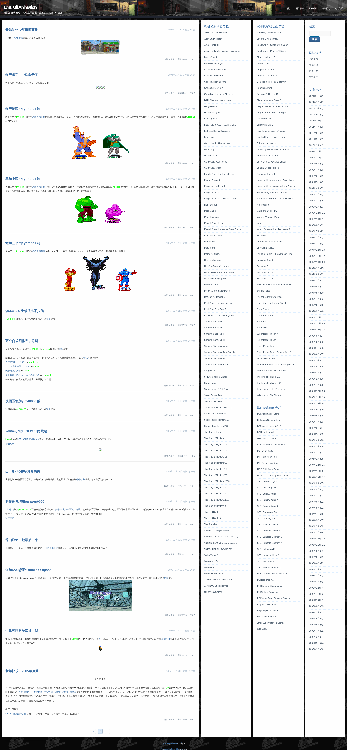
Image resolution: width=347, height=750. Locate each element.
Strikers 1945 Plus (213, 401)
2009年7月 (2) (316, 170)
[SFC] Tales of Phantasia (269, 567)
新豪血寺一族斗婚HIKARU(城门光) (22, 375)
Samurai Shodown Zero (216, 346)
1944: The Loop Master (215, 32)
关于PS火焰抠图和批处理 (67, 509)
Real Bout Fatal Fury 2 (215, 309)
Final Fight (209, 137)
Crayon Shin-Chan (266, 69)
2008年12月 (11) (317, 213)
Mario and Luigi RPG (267, 211)
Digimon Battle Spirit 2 (268, 94)
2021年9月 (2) (316, 102)
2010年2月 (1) (316, 139)
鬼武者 (73, 692)
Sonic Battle (262, 321)
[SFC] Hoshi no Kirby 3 (268, 555)
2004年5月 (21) (316, 508)
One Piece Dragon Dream (269, 241)
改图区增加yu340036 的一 (24, 401)
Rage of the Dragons (214, 297)
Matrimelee (209, 241)
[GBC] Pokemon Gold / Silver (271, 444)
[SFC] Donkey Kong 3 (267, 506)
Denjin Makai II (211, 106)
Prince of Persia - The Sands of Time (274, 254)
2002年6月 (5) (316, 618)
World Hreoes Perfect (214, 573)
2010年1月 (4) (316, 145)
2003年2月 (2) (316, 575)
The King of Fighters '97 (215, 463)
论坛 (85, 357)
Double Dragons (212, 112)
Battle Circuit (210, 57)
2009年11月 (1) (316, 157)
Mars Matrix (210, 211)
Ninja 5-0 (261, 235)
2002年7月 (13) (316, 612)
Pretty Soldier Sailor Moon (217, 291)
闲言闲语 (339, 8)
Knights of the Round (214, 186)
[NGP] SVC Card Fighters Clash (272, 475)
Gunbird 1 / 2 (210, 155)
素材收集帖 (262, 629)
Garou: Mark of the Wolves (217, 143)
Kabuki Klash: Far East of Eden (219, 174)
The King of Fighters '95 (215, 450)
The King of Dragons (214, 432)
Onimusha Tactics (265, 248)
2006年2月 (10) (316, 379)
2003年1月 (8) (316, 581)
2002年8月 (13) (316, 606)
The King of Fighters (214, 438)
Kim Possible (263, 205)
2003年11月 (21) (317, 545)
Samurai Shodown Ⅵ (214, 358)
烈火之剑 (48, 692)
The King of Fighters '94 (215, 444)
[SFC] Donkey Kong (266, 494)
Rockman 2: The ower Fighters (219, 315)
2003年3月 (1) (316, 569)
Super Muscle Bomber (215, 414)
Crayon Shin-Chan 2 (267, 75)
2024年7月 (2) (316, 96)
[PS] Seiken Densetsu (267, 592)
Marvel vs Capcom (213, 235)
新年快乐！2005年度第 (22, 671)
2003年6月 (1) (316, 551)
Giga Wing (209, 149)
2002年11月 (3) (316, 594)
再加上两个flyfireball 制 (22, 179)
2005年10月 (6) (316, 403)
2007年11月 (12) (317, 256)
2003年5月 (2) (316, 557)
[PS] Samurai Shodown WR (270, 586)
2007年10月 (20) (317, 262)
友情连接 (165, 639)
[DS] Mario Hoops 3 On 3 (269, 426)
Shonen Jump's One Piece (270, 297)
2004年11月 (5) (316, 471)
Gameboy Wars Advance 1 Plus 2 (273, 149)
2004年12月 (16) (317, 465)
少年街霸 (18, 38)
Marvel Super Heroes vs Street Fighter (223, 229)
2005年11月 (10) (317, 397)
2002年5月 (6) (316, 624)
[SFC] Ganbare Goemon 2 (269, 530)
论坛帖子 (9, 443)
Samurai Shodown (213, 327)
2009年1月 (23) (316, 207)
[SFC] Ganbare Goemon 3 (269, 537)
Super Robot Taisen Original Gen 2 (274, 352)
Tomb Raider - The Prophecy (271, 389)
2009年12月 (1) (316, 151)
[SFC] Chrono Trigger (267, 481)
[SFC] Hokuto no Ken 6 (268, 549)
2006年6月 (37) (316, 354)
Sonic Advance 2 (265, 315)
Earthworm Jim (264, 118)
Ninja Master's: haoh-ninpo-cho (219, 272)
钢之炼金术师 (61, 692)
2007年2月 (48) (316, 311)
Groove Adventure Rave (268, 155)
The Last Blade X (212, 518)
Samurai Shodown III (214, 340)
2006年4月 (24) (316, 366)
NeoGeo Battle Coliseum (216, 266)
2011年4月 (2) (316, 127)
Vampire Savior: (220, 543)
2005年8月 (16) (316, 415)
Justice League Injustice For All (272, 192)
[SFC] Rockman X (265, 561)
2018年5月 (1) (316, 108)
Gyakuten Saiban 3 (266, 174)
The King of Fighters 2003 (217, 500)
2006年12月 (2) (316, 317)
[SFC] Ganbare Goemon (268, 524)
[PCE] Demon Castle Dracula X (272, 573)
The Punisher (210, 524)
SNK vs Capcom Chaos (215, 377)
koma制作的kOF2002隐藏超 (26, 431)
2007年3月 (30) (316, 305)
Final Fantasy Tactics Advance (271, 131)
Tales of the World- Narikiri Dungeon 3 (275, 364)
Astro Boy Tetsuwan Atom (269, 32)
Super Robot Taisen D (267, 340)
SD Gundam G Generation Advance (274, 284)
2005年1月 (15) (316, 459)
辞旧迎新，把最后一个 (21, 540)
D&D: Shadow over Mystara (217, 100)
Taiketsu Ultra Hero (266, 358)
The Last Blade (211, 512)
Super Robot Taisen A (267, 334)
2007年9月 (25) (316, 268)
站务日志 (326, 8)
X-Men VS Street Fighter (216, 586)
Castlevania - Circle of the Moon (272, 45)
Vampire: (216, 530)
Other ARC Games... (214, 592)
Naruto (260, 223)
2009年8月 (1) (316, 164)
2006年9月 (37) (316, 336)
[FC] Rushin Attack (266, 432)
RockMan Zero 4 (265, 278)
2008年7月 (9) (316, 231)
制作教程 (300, 8)
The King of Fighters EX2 (269, 383)
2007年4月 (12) (316, 299)
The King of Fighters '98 (215, 469)
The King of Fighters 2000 (217, 481)
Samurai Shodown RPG (216, 364)
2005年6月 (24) (316, 428)
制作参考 (9, 509)
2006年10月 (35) (317, 329)
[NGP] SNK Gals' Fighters (269, 469)
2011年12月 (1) (316, 120)
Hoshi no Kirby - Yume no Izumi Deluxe (276, 186)
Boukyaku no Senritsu (267, 39)
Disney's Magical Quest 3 (269, 100)
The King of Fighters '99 (215, 475)
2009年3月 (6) (316, 194)
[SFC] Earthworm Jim (267, 512)
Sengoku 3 (209, 370)
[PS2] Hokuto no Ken (267, 617)
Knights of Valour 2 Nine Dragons (220, 198)
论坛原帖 (9, 518)
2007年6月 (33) (316, 286)
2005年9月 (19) (316, 409)
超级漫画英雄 (38, 117)
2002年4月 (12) (316, 631)
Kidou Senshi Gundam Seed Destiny (275, 198)
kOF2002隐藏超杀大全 (28, 439)
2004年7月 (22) (316, 495)
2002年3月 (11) (316, 637)
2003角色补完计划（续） (17, 366)
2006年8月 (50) (316, 342)
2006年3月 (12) (316, 372)
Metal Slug (209, 248)
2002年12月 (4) (316, 588)
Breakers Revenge (213, 63)
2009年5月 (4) (316, 182)
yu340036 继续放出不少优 (24, 311)
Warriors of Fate (212, 561)
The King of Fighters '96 (215, 457)
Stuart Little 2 (263, 327)
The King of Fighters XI (215, 506)
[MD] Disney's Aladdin (267, 463)
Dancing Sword (264, 88)
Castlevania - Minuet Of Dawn (271, 51)
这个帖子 (80, 479)
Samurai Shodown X (214, 321)
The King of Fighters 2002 (217, 493)
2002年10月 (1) (316, 600)
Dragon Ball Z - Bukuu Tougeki (272, 112)
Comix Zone (263, 63)
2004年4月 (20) (316, 514)
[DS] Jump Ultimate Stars (269, 420)
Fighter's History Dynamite (217, 131)
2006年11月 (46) (317, 323)
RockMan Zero (264, 266)
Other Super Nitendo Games (270, 623)
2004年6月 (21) (316, 502)
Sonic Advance (264, 309)
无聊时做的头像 (13, 370)
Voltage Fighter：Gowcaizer (218, 549)
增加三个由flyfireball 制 (22, 243)
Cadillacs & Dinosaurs (215, 69)
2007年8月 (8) (316, 274)
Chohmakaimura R (266, 57)
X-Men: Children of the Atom (218, 579)
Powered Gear (211, 284)
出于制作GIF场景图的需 (22, 471)
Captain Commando (214, 75)
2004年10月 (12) (317, 477)
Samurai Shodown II (214, 334)
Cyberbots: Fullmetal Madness (219, 94)
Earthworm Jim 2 (265, 125)
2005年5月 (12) (316, 434)
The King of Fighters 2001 (217, 487)
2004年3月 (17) (316, 520)
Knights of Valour (212, 192)
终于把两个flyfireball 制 (22, 109)
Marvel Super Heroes (214, 223)
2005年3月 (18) (316, 446)
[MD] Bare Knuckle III (267, 457)
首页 (289, 8)
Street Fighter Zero (213, 395)
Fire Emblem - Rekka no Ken (271, 137)
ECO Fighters (210, 118)
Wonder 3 (209, 567)
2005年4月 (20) (316, 440)
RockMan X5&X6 (265, 260)
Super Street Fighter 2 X (216, 426)
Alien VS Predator (213, 39)
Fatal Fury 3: (220, 125)
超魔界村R (36, 692)
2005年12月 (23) (317, 391)
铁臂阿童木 (23, 692)
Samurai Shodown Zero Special (219, 352)
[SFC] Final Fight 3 (266, 518)
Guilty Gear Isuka (212, 168)
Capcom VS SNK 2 (213, 88)
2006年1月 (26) (316, 385)
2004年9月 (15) (316, 483)
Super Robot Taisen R (267, 346)
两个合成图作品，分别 (21, 341)
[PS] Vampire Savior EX (268, 610)
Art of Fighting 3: (222, 51)
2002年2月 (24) (316, 643)
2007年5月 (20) (316, 293)
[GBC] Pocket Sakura (267, 438)
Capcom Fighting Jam (215, 82)
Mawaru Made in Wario (268, 217)
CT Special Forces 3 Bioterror (271, 82)
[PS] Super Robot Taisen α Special (273, 598)
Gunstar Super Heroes (268, 168)
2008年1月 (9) (316, 243)
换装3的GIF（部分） (15, 362)
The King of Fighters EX (268, 377)
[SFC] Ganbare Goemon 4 (269, 543)
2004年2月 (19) (316, 526)
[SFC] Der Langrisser (267, 487)
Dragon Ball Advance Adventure (272, 106)
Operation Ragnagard (215, 278)
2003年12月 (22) (317, 538)
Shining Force (263, 291)
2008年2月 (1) (316, 237)
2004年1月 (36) (316, 532)
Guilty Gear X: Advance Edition (272, 162)
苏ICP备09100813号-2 (173, 743)
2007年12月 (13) (317, 250)
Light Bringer (210, 205)
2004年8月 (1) (316, 489)
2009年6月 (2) (316, 176)
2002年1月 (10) (316, 649)
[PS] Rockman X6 (265, 580)
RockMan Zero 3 (265, 272)
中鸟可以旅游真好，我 (21, 631)
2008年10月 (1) (316, 219)
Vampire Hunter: (221, 536)
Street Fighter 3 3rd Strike (216, 389)
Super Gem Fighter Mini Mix (218, 407)
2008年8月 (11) (316, 225)
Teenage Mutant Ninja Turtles (271, 370)
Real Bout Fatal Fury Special (218, 303)
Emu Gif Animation (20, 7)
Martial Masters (211, 217)
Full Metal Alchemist (266, 143)
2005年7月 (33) (316, 422)
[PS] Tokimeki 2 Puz (266, 604)
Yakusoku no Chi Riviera (269, 395)
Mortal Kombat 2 (212, 254)
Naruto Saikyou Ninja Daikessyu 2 (273, 229)
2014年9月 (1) (316, 114)
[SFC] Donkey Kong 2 (267, 500)
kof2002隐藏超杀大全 (15, 713)
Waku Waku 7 (211, 555)
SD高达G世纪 (51, 548)
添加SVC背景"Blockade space (28, 570)
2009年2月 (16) (316, 200)
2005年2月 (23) (316, 452)
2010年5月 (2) (316, 133)
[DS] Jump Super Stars (268, 414)
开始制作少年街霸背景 (21, 29)
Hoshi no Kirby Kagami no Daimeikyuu (276, 180)
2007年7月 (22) (316, 280)
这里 (48, 319)
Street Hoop (210, 383)
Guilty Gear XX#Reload (215, 162)
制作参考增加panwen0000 (24, 501)
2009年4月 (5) (316, 188)
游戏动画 (313, 8)
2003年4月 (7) (316, 563)
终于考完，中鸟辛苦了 (21, 75)
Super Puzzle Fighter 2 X (216, 420)
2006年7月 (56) (316, 348)
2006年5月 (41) (316, 360)
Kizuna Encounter (213, 180)
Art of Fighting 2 (212, 45)
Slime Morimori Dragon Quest (271, 303)
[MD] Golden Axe (265, 451)
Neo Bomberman (212, 260)
